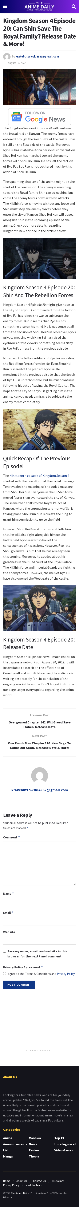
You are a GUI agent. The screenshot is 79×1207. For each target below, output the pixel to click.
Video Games (63, 1150)
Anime (7, 1138)
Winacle (7, 1197)
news (33, 1144)
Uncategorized (65, 1144)
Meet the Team (34, 1185)
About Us (21, 1181)
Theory (34, 1156)
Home (6, 1181)
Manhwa (35, 1138)
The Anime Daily (20, 1193)
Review (34, 1150)
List (6, 1150)
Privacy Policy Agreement (23, 967)
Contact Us (39, 1181)
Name (8, 894)
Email (8, 913)
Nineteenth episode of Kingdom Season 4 (39, 475)
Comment (11, 837)
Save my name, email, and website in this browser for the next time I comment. (37, 953)
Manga (8, 1156)
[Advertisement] (39, 1019)
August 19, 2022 (16, 63)
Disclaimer (58, 1181)
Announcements (15, 1144)
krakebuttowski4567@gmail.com (37, 56)
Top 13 (59, 1138)
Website (9, 932)
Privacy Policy (66, 974)
